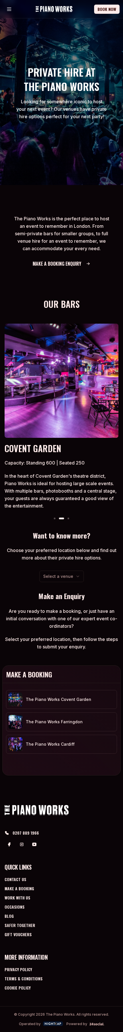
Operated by (30, 1024)
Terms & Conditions (24, 978)
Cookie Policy (18, 988)
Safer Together (20, 925)
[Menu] (9, 9)
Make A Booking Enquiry (57, 263)
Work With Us (17, 898)
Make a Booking (19, 888)
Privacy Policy (18, 969)
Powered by (76, 1024)
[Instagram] (21, 844)
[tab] (54, 518)
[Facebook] (9, 844)
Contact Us (15, 879)
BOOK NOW (107, 9)
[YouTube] (34, 844)
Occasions (15, 907)
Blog (9, 916)
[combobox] (61, 576)
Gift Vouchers (18, 934)
